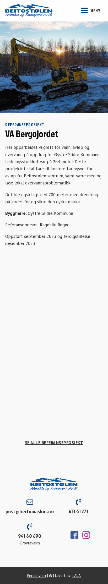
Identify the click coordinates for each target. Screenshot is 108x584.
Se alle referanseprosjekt (54, 442)
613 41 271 (78, 511)
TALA (76, 575)
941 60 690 (29, 535)
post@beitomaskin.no (30, 511)
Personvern (36, 575)
